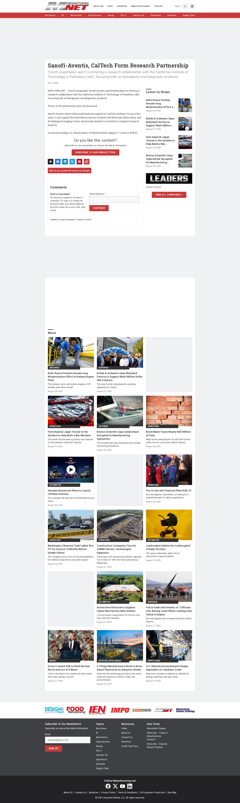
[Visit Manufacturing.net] (163, 710)
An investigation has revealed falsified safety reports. (169, 620)
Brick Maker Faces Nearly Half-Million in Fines (168, 433)
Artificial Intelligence (109, 661)
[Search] (185, 6)
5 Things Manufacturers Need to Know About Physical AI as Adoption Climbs (119, 668)
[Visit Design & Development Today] (54, 710)
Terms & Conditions (127, 792)
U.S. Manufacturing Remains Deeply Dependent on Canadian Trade (167, 668)
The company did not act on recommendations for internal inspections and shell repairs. (71, 558)
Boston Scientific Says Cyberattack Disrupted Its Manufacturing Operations (159, 159)
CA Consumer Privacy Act (152, 792)
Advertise (93, 792)
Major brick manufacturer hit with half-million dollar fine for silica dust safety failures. (168, 441)
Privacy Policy (108, 792)
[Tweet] (72, 161)
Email (47, 734)
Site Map (172, 792)
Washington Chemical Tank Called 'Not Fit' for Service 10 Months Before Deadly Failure (70, 549)
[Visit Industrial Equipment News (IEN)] (97, 710)
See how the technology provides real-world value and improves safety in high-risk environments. (119, 676)
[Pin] (79, 161)
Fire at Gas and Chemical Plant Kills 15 (168, 490)
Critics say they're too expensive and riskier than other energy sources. (70, 675)
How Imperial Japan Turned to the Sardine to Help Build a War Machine (160, 141)
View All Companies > (169, 194)
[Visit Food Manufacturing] (76, 710)
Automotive (55, 485)
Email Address (97, 194)
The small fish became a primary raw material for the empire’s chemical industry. (70, 441)
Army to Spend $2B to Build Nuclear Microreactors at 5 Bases (69, 668)
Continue (99, 208)
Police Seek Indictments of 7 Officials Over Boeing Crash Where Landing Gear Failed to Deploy (169, 611)
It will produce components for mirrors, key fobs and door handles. (118, 616)
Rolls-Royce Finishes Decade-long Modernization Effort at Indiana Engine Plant (160, 104)
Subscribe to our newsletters (95, 152)
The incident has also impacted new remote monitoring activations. (118, 444)
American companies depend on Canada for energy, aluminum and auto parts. (167, 675)
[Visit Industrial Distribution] (141, 710)
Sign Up (53, 748)
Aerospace (54, 368)
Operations (55, 426)
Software (103, 426)
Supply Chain (154, 661)
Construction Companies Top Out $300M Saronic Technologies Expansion (116, 549)
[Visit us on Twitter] (115, 786)
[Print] (50, 161)
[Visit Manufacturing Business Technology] (185, 710)
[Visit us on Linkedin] (129, 786)
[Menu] (192, 6)
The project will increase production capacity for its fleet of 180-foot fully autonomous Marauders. (119, 559)
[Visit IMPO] (119, 710)
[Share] (58, 161)
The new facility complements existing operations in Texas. (116, 386)
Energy (52, 661)
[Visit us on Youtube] (122, 786)
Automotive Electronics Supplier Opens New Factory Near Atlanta (116, 609)
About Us (68, 792)
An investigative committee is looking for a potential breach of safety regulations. (167, 496)
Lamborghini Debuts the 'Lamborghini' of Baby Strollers (168, 547)
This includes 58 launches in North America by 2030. (71, 499)
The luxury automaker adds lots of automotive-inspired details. (163, 555)
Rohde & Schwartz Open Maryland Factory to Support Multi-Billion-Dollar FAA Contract (160, 122)
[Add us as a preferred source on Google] (86, 161)
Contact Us (80, 792)
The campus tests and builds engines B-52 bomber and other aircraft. (69, 386)
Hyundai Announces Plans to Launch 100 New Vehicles (69, 492)
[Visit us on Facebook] (108, 786)
